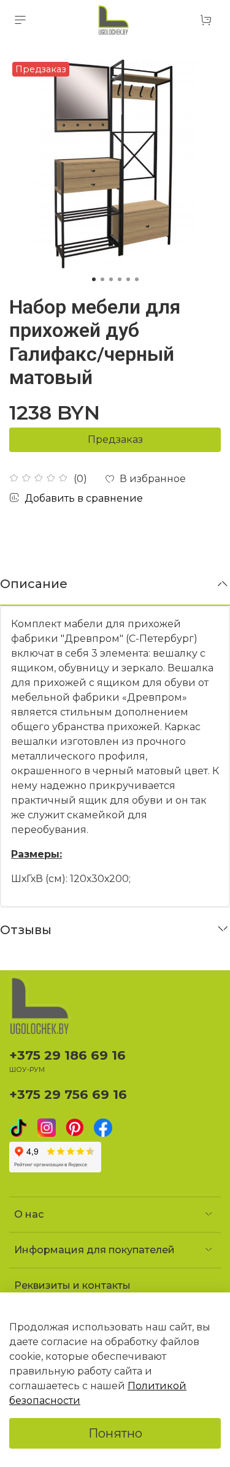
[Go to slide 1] (94, 279)
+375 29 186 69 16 (67, 1055)
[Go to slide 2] (102, 279)
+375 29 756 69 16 (68, 1094)
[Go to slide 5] (128, 279)
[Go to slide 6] (137, 279)
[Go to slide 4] (119, 279)
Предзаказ (115, 439)
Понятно (115, 1433)
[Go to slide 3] (111, 279)
